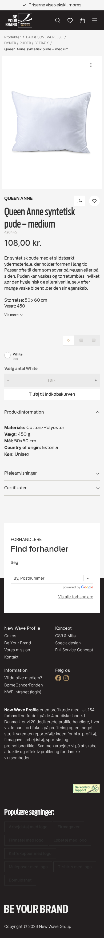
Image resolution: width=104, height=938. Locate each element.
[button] (52, 122)
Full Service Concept (74, 649)
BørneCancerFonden (23, 685)
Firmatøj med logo (26, 840)
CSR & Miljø (65, 635)
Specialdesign (68, 642)
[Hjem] (19, 21)
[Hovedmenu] (95, 20)
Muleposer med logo (28, 866)
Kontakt (11, 657)
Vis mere (11, 315)
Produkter (12, 37)
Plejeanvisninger (20, 473)
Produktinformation (24, 412)
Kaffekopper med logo (30, 853)
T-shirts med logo (75, 866)
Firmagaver (69, 826)
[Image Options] (90, 65)
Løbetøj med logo (70, 840)
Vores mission (17, 649)
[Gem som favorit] (70, 20)
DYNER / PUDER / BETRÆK (26, 43)
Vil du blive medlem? (23, 677)
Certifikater (15, 488)
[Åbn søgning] (58, 20)
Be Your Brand (17, 642)
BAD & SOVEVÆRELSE (44, 37)
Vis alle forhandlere (75, 596)
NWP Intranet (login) (22, 691)
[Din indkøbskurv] (82, 20)
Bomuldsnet (20, 880)
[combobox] (14, 578)
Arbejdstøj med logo (28, 826)
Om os (10, 635)
